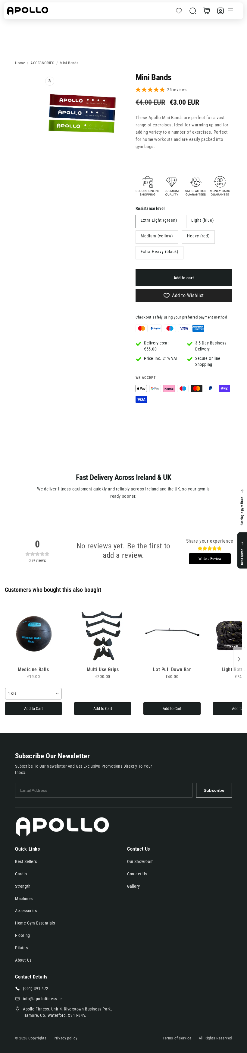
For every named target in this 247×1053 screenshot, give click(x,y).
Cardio (21, 873)
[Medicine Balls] (33, 634)
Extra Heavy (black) (159, 251)
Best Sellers (26, 861)
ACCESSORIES (42, 63)
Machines (24, 898)
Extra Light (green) (159, 220)
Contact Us (137, 873)
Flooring (22, 935)
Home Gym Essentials (35, 923)
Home (20, 63)
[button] (192, 10)
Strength (23, 886)
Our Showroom (140, 861)
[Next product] (239, 659)
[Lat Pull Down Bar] (172, 634)
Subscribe (214, 790)
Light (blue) (202, 220)
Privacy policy (65, 1038)
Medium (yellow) (157, 235)
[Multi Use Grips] (102, 634)
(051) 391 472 (35, 988)
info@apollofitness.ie (42, 998)
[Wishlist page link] (179, 11)
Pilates (21, 947)
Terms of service (177, 1038)
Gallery (133, 886)
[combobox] (33, 693)
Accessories (26, 910)
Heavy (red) (198, 235)
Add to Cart (33, 708)
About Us (23, 960)
